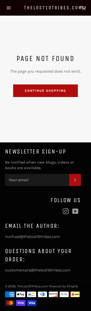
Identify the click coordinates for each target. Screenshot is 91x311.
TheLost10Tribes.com (45, 8)
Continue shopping (45, 90)
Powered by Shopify (63, 286)
